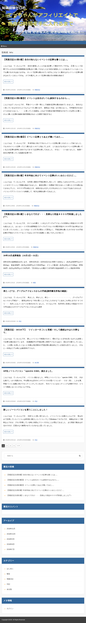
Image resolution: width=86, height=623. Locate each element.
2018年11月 (11, 529)
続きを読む (7, 81)
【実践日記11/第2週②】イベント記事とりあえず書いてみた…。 (34, 137)
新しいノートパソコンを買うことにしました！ (25, 410)
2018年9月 (11, 539)
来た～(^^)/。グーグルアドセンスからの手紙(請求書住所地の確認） (35, 291)
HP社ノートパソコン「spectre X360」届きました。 (28, 371)
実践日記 (37, 90)
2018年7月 (11, 549)
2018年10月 (11, 534)
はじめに (10, 569)
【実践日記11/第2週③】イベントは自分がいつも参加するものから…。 (37, 98)
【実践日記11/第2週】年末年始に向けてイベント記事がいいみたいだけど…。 (40, 175)
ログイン (10, 608)
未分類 (37, 362)
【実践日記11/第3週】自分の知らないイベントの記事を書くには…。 (36, 59)
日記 (20, 321)
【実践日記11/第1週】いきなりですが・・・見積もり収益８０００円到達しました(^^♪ (39, 495)
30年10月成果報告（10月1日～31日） (21, 255)
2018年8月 (11, 544)
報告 (34, 282)
